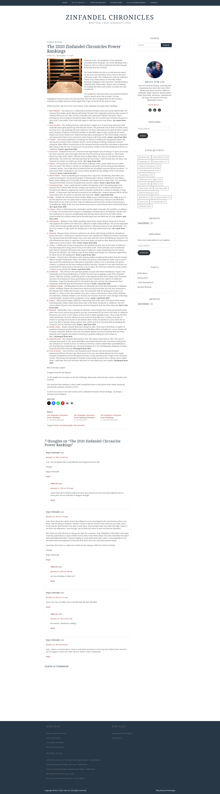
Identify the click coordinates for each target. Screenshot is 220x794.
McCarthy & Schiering (55, 747)
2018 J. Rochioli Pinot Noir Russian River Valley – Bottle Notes (70, 769)
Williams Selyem (56, 286)
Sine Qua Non (54, 125)
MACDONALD (54, 111)
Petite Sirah (145, 188)
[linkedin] (154, 110)
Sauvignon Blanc (161, 197)
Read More (154, 105)
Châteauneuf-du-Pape (150, 179)
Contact (154, 2)
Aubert (52, 300)
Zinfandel (145, 206)
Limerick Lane (55, 339)
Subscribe (144, 252)
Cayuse (52, 209)
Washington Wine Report (122, 733)
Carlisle (52, 140)
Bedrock (52, 233)
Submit (143, 136)
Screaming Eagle (56, 185)
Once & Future (55, 351)
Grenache (144, 184)
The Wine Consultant (55, 742)
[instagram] (159, 110)
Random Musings (98, 2)
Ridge (51, 197)
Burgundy (144, 161)
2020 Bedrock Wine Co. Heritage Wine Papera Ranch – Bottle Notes (73, 760)
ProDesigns (170, 790)
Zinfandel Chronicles (110, 17)
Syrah (143, 202)
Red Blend (144, 197)
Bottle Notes (78, 2)
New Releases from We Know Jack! (60, 774)
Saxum (52, 164)
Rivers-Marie (54, 176)
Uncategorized (158, 202)
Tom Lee (51, 55)
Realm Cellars (54, 327)
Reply (48, 476)
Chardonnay (146, 175)
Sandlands (53, 272)
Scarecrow (53, 152)
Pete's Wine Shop (53, 738)
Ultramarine (54, 221)
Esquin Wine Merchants (56, 733)
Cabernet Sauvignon (149, 166)
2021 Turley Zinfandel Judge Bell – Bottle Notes (65, 778)
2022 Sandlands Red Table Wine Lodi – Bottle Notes (66, 765)
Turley (52, 245)
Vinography (116, 738)
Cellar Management (136, 2)
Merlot (157, 184)
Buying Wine (116, 2)
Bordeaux (144, 157)
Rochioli (52, 310)
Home (64, 2)
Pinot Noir (161, 188)
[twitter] (150, 110)
